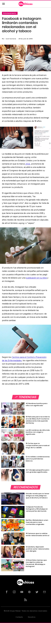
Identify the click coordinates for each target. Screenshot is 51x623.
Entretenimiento (9, 13)
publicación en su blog (36, 278)
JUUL (27, 164)
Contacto (19, 617)
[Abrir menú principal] (3, 4)
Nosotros (31, 617)
